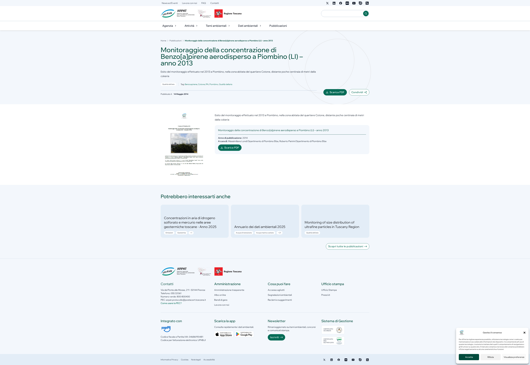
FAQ (203, 3)
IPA (207, 84)
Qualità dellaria (225, 84)
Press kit (325, 295)
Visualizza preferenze (514, 357)
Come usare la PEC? (171, 303)
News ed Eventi (170, 3)
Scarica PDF (338, 93)
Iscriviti (274, 337)
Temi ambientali (216, 25)
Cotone (201, 84)
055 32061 (176, 293)
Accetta (469, 357)
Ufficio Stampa (329, 290)
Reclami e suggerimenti (280, 299)
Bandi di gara (220, 299)
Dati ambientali (248, 25)
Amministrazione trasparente (229, 290)
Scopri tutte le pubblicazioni (345, 246)
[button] (524, 332)
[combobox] (342, 13)
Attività (189, 25)
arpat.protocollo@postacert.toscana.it (186, 299)
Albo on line (220, 295)
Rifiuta (490, 357)
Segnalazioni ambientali (280, 295)
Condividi (357, 92)
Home (163, 40)
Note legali (196, 359)
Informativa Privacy (169, 359)
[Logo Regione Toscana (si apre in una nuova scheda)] (228, 13)
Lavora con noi (189, 3)
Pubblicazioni (278, 25)
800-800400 (183, 296)
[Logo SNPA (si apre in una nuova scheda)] (204, 13)
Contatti (214, 3)
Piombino (213, 84)
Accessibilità (209, 359)
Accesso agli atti (276, 290)
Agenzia (167, 25)
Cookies (184, 359)
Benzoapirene (191, 84)
